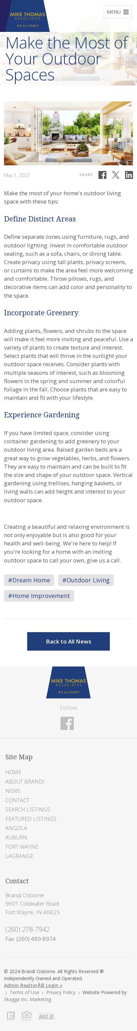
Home (13, 772)
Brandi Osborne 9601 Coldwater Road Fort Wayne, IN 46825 (32, 903)
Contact (17, 800)
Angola (16, 828)
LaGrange (19, 856)
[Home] (68, 682)
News (12, 791)
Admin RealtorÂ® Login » (33, 985)
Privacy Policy (60, 992)
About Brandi (25, 781)
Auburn (16, 837)
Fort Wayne (21, 846)
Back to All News (68, 641)
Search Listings (27, 809)
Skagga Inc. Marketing (27, 999)
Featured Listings (31, 818)
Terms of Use (24, 992)
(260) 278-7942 (27, 929)
